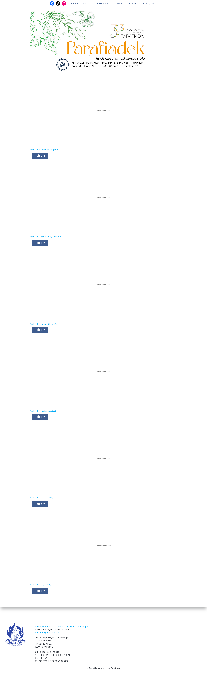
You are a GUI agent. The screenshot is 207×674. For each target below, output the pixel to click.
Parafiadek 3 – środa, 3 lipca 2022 (43, 411)
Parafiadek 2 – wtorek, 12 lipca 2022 (43, 324)
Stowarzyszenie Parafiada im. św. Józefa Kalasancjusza (62, 626)
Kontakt (133, 4)
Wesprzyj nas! (148, 4)
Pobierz (40, 155)
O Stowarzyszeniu (99, 4)
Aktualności (118, 4)
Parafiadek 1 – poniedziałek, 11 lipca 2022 (46, 237)
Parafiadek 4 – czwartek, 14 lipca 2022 (44, 498)
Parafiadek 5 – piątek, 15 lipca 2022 (43, 585)
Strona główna (78, 4)
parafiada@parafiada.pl (47, 633)
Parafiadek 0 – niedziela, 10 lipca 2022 (45, 150)
